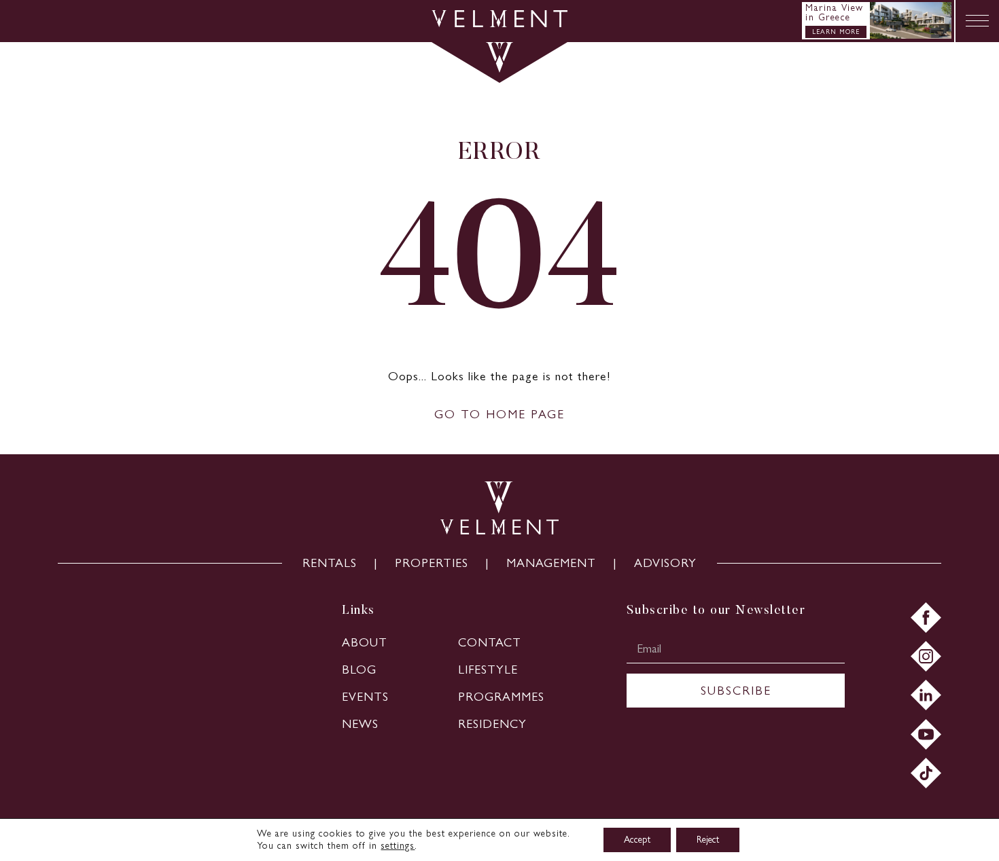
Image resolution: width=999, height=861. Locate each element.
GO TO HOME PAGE (499, 414)
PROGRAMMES (501, 696)
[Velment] (499, 23)
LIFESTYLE (488, 669)
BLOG (359, 669)
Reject (708, 839)
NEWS (360, 723)
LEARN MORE (836, 31)
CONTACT (489, 642)
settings (398, 845)
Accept (637, 839)
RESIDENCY (492, 723)
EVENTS (365, 696)
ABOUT (364, 642)
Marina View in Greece (834, 12)
